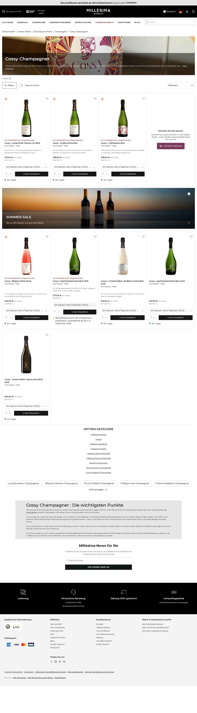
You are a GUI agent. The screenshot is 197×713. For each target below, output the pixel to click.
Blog (52, 641)
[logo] (98, 11)
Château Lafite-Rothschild (98, 453)
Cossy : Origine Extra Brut (65, 143)
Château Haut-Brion (98, 444)
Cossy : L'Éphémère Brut (113, 143)
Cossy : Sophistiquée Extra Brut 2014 (167, 281)
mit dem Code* (93, 3)
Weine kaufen (8, 31)
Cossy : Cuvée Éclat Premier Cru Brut (22, 143)
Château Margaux (98, 434)
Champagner (61, 31)
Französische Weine (43, 31)
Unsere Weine (24, 31)
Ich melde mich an (98, 567)
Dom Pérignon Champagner (98, 468)
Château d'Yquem (98, 449)
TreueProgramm (57, 644)
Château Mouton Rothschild (98, 458)
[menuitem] (7, 22)
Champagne (9, 146)
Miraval (99, 439)
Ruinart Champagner (98, 463)
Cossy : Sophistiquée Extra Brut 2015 (70, 281)
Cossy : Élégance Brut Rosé (17, 281)
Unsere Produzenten (13, 672)
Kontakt (99, 624)
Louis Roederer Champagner (98, 472)
